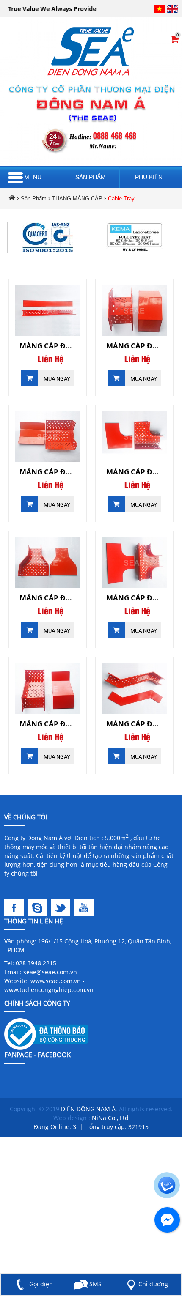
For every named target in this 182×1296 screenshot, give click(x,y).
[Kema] (134, 237)
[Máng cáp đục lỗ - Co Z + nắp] (134, 688)
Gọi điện (40, 1284)
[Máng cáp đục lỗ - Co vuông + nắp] (134, 436)
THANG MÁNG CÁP (77, 198)
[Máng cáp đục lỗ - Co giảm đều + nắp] (47, 562)
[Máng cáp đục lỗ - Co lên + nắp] (47, 436)
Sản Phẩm (90, 177)
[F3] (62, 907)
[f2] (39, 907)
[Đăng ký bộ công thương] (46, 1033)
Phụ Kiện (149, 177)
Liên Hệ (50, 359)
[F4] (85, 907)
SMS (94, 1284)
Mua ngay (56, 378)
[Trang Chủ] (91, 51)
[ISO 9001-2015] (48, 237)
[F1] (16, 907)
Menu (32, 177)
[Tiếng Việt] (159, 8)
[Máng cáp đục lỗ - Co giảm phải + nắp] (47, 688)
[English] (172, 8)
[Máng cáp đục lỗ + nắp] (47, 310)
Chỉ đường (153, 1284)
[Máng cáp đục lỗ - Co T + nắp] (134, 562)
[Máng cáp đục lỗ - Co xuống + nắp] (134, 310)
